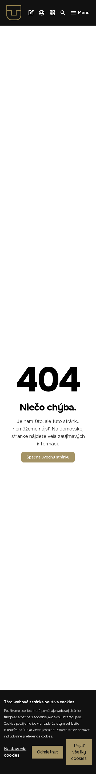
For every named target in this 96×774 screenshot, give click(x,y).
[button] (41, 13)
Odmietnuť (47, 752)
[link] (16, 12)
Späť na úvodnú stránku (48, 457)
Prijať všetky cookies (79, 752)
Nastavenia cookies (15, 752)
